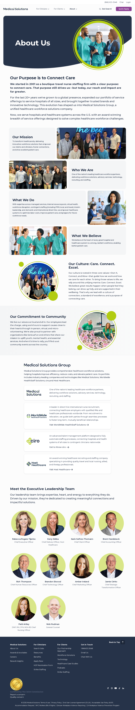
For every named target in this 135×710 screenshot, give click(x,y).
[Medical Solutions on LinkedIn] (123, 688)
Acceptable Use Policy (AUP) (102, 703)
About (72, 9)
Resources (38, 653)
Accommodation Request (24, 705)
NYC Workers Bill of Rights (45, 705)
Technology (62, 659)
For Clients (58, 9)
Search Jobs (39, 648)
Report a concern (17, 695)
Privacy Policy (56, 703)
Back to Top (114, 642)
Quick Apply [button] (124, 9)
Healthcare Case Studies (67, 664)
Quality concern (17, 697)
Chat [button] (122, 2)
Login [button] (128, 2)
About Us (14, 648)
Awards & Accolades (18, 653)
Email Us (84, 653)
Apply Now (38, 661)
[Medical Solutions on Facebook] (108, 688)
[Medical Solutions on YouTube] (115, 688)
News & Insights (16, 661)
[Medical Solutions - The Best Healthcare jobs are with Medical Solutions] (15, 9)
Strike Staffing (40, 670)
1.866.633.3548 (87, 648)
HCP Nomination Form (43, 665)
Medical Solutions (18, 645)
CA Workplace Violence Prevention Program (103, 705)
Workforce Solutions (66, 655)
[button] (105, 9)
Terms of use (45, 703)
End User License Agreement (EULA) (76, 703)
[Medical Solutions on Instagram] (111, 688)
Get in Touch (87, 645)
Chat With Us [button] (86, 657)
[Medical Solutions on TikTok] (119, 688)
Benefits (37, 657)
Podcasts (61, 668)
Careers (13, 657)
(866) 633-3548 (111, 2)
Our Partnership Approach (64, 649)
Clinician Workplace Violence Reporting (71, 705)
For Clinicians (41, 9)
